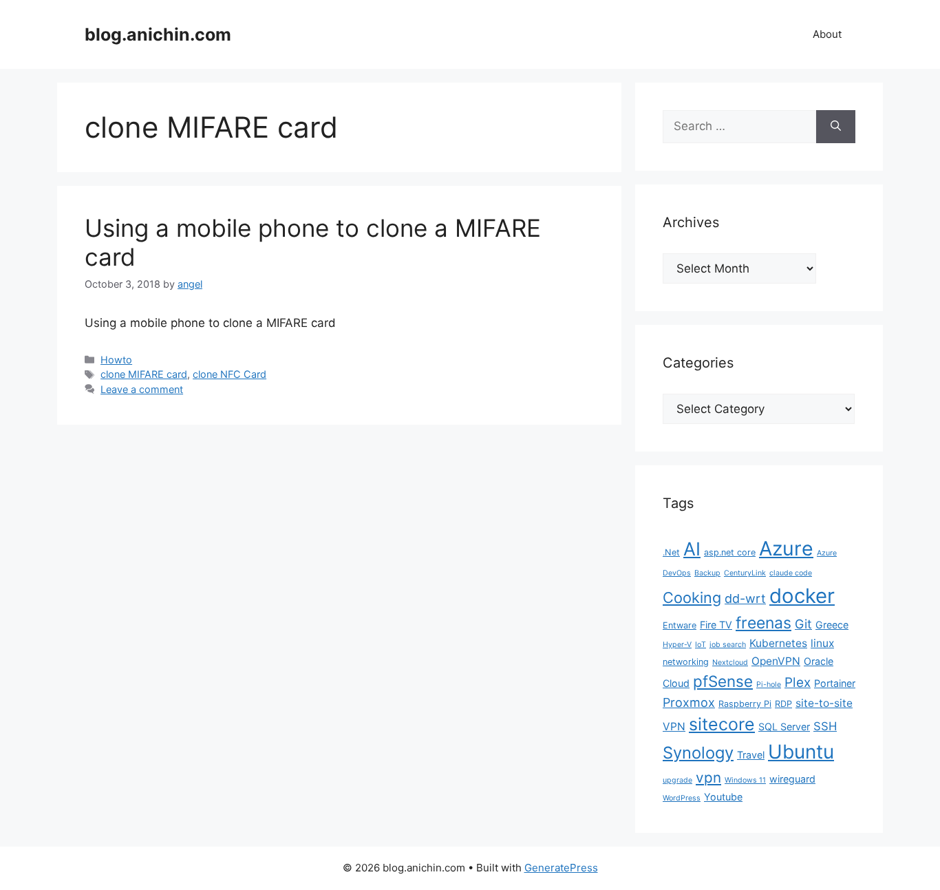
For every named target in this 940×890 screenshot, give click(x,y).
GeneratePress (561, 867)
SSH (825, 726)
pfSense (723, 681)
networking (686, 662)
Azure (786, 548)
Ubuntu (801, 751)
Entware (679, 625)
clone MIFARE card (143, 374)
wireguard (792, 779)
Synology (698, 753)
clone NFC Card (229, 374)
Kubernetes (778, 643)
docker (802, 596)
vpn (708, 777)
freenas (763, 623)
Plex (797, 682)
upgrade (677, 780)
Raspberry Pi (744, 704)
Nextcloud (730, 662)
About (827, 34)
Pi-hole (768, 684)
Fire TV (716, 625)
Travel (751, 755)
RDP (783, 704)
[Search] (835, 126)
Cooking (692, 597)
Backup (707, 573)
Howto (116, 359)
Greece (831, 625)
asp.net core (730, 552)
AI (692, 549)
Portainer (834, 683)
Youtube (723, 797)
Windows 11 (745, 780)
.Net (671, 552)
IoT (700, 644)
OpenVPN (775, 661)
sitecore (722, 724)
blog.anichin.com (158, 34)
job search (727, 644)
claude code (790, 573)
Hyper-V (677, 644)
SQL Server (784, 726)
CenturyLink (745, 573)
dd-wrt (745, 598)
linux (822, 643)
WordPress (682, 798)
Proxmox (689, 702)
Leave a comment (141, 389)
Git (803, 624)
